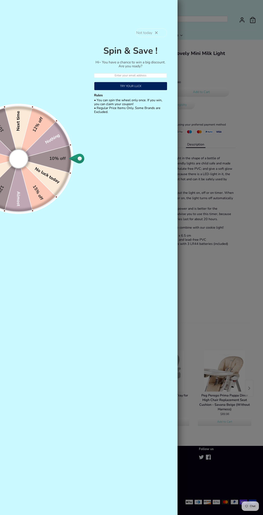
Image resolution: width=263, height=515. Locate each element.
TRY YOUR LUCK (131, 86)
